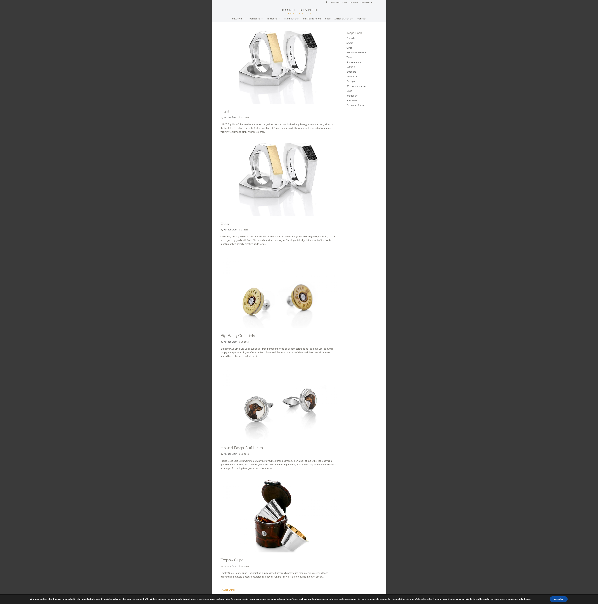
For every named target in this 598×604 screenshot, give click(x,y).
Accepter (558, 599)
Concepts (254, 19)
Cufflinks (350, 67)
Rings (349, 91)
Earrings (350, 81)
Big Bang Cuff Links (238, 335)
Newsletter (335, 2)
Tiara (349, 57)
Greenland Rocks (312, 19)
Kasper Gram (230, 117)
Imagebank (365, 2)
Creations (237, 19)
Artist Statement (344, 19)
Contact (362, 19)
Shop (328, 19)
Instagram (354, 2)
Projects (272, 19)
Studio (349, 43)
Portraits (350, 38)
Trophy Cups (232, 560)
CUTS (349, 48)
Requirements (353, 62)
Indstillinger (524, 599)
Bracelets (351, 72)
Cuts (225, 223)
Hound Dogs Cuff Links (242, 447)
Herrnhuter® (291, 19)
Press (344, 2)
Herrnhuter (351, 100)
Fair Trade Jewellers (356, 52)
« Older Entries (228, 590)
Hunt (225, 111)
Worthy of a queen (355, 86)
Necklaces (351, 76)
